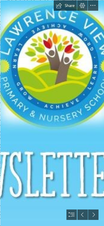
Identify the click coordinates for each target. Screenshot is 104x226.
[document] (52, 113)
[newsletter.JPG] (52, 113)
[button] (65, 5)
